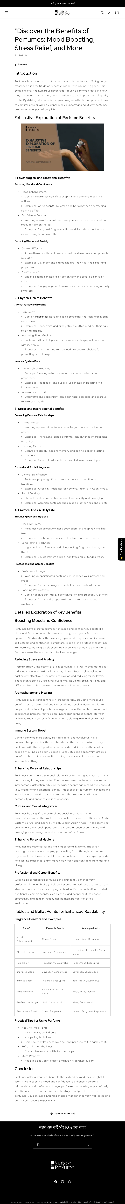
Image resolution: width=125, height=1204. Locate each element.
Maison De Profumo (27, 1202)
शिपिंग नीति (97, 1202)
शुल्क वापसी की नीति (61, 1202)
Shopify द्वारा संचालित (44, 1202)
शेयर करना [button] (22, 64)
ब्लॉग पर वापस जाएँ (65, 1113)
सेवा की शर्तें (87, 1202)
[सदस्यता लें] (88, 1145)
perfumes (67, 1086)
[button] (6, 12)
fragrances (42, 316)
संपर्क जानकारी (109, 1202)
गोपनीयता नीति (76, 1202)
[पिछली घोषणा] (6, 3)
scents (50, 205)
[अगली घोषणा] (118, 3)
